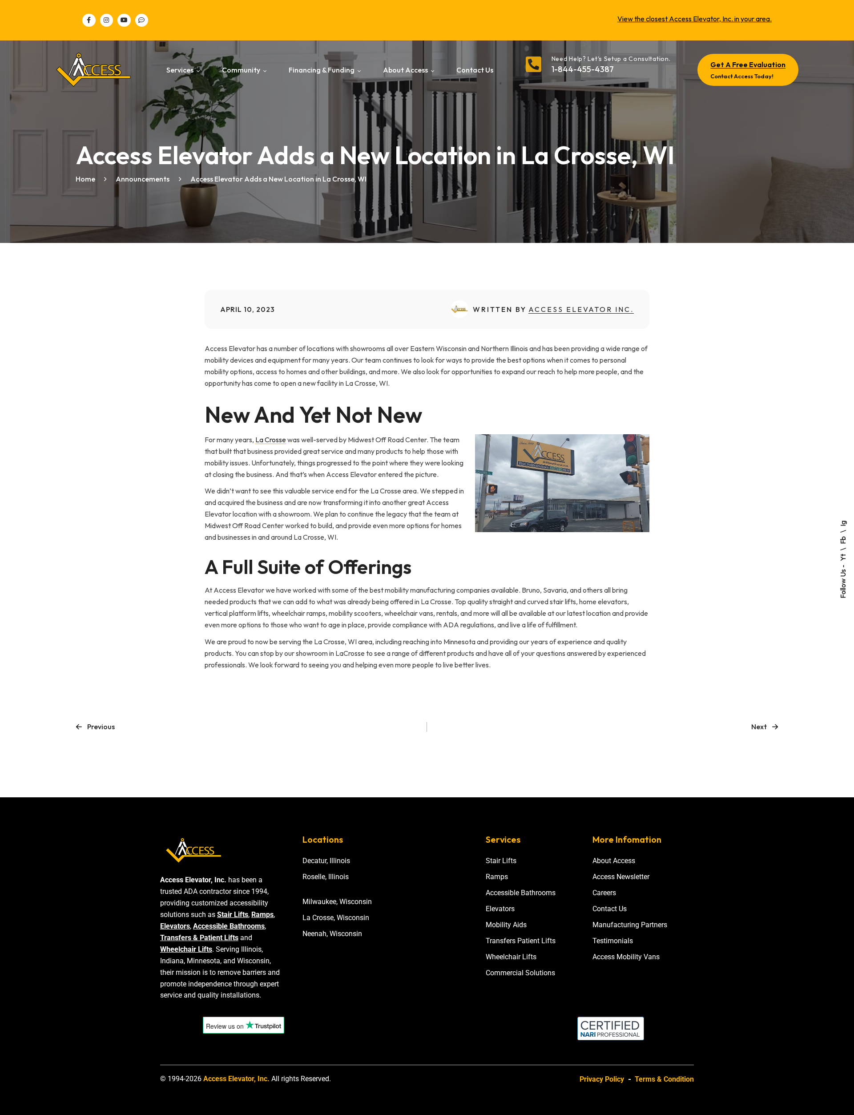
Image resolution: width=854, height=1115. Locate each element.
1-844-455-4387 (583, 69)
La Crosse (270, 439)
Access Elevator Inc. (581, 309)
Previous (101, 726)
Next (759, 726)
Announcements (142, 178)
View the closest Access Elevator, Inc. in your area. (694, 18)
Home (85, 178)
